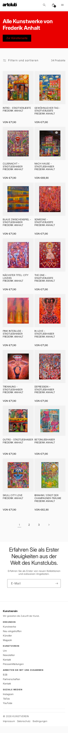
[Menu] (62, 5)
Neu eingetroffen (12, 631)
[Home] (10, 5)
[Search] (44, 5)
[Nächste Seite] (49, 525)
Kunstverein (10, 611)
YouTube (7, 703)
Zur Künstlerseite (17, 38)
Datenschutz (23, 721)
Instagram (8, 694)
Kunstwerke (9, 626)
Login (7, 729)
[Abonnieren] (57, 583)
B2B (5, 674)
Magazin (7, 640)
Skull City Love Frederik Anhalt (13, 497)
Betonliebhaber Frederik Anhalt (44, 441)
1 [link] (19, 524)
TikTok (6, 698)
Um (5, 650)
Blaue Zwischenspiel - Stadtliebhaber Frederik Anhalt (17, 222)
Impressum (9, 721)
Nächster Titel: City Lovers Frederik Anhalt (15, 278)
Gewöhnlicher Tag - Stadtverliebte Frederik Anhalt (47, 111)
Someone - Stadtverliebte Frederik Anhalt (44, 222)
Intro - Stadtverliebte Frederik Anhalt (17, 109)
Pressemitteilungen (13, 664)
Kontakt (7, 659)
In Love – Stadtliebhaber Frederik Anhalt (44, 334)
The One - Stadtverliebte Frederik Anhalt (44, 278)
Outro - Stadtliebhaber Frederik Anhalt (18, 441)
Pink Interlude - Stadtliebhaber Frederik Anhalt (13, 334)
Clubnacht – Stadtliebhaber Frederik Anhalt (13, 166)
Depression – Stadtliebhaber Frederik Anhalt (44, 389)
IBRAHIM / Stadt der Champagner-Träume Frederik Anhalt (47, 498)
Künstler (7, 635)
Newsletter (9, 655)
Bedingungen (40, 721)
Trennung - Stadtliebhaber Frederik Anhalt (13, 389)
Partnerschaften (11, 679)
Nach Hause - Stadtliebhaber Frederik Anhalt (44, 166)
